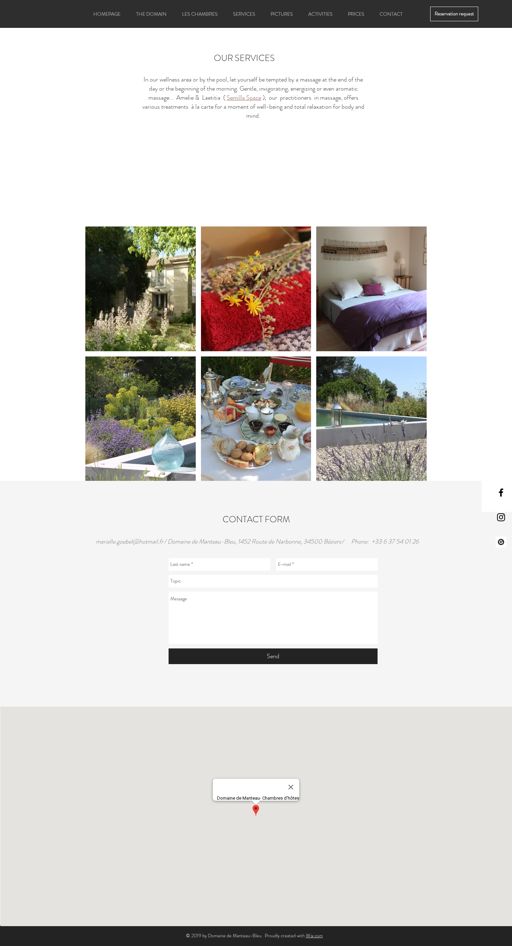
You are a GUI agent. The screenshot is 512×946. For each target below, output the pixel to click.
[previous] (98, 357)
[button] (140, 288)
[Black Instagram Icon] (501, 517)
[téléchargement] (501, 542)
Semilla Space (244, 97)
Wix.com (314, 935)
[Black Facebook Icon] (501, 492)
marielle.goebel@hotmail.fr (129, 541)
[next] (414, 357)
